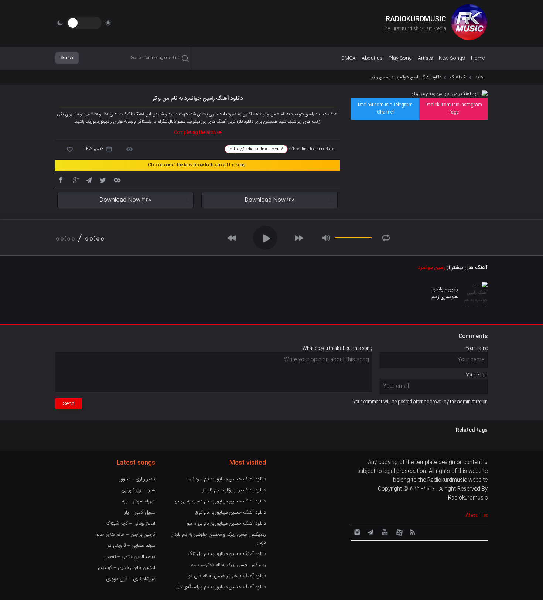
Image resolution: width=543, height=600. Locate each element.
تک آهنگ (458, 77)
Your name (477, 348)
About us (372, 58)
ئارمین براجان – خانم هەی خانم (125, 535)
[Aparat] (398, 531)
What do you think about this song (337, 348)
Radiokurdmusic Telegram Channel (385, 108)
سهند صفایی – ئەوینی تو (131, 546)
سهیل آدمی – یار (139, 512)
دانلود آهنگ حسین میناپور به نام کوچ (230, 512)
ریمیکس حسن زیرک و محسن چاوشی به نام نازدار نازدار (219, 539)
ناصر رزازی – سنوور (137, 479)
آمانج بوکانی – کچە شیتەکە (130, 523)
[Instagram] (356, 531)
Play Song (400, 58)
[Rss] (412, 531)
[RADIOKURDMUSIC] (469, 23)
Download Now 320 (125, 200)
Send (69, 404)
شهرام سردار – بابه (138, 501)
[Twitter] (103, 179)
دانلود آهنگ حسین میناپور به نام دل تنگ (227, 554)
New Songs (452, 58)
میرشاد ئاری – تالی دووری (130, 579)
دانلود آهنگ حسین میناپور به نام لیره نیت (226, 479)
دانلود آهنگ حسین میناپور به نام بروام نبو (226, 523)
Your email (477, 375)
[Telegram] (88, 179)
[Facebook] (60, 179)
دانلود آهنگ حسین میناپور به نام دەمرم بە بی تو (220, 501)
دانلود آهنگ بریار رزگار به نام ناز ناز (234, 490)
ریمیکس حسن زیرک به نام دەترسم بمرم (228, 565)
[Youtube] (384, 531)
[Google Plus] (74, 179)
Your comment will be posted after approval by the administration (420, 402)
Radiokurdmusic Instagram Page (453, 108)
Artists (425, 58)
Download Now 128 (270, 200)
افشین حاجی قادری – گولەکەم (126, 568)
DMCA (348, 58)
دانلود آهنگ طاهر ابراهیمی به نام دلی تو (227, 576)
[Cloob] (117, 179)
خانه (479, 77)
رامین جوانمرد (431, 267)
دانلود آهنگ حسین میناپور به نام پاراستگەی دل (221, 587)
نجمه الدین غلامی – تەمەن (129, 557)
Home (478, 58)
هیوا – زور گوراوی (138, 490)
